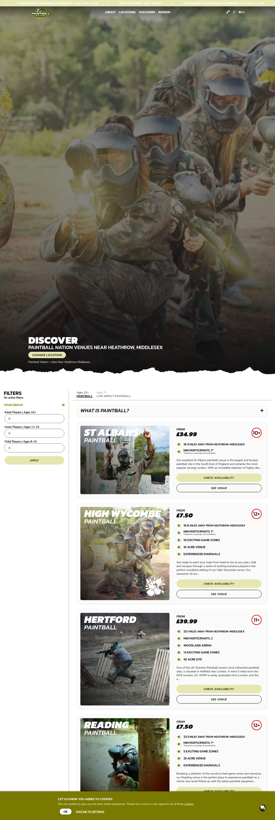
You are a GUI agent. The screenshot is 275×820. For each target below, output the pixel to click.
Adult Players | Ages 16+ (20, 412)
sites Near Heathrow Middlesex (70, 362)
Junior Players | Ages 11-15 (21, 427)
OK (65, 811)
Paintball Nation (38, 362)
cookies (189, 804)
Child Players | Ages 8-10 (20, 441)
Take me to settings (90, 811)
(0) (243, 12)
